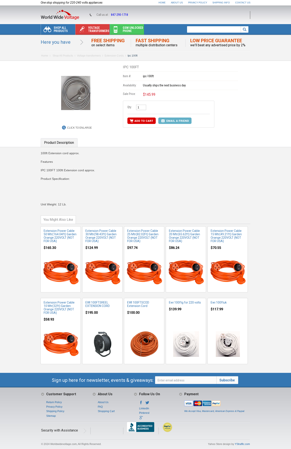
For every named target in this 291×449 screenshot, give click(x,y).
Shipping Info (221, 2)
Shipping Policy (55, 411)
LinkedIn (144, 408)
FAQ (100, 406)
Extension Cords (114, 55)
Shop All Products (61, 29)
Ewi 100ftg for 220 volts (185, 302)
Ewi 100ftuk (219, 302)
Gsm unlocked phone (133, 29)
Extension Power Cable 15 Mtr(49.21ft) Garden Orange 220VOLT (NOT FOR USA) (226, 236)
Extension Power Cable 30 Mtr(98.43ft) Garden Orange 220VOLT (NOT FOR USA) (101, 236)
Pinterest (144, 412)
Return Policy (54, 402)
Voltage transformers (98, 29)
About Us (177, 2)
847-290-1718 (119, 15)
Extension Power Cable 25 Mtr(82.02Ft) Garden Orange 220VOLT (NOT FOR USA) (142, 236)
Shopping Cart (106, 411)
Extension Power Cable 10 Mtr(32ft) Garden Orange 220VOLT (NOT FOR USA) (59, 307)
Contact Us (242, 2)
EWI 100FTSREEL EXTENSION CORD (97, 304)
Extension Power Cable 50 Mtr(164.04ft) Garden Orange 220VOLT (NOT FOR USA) (60, 236)
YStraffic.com (242, 444)
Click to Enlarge (79, 127)
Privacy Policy (197, 2)
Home (162, 2)
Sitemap (51, 415)
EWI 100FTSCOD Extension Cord (138, 304)
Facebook (141, 403)
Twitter (147, 403)
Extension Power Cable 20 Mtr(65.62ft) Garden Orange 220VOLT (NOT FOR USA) (184, 236)
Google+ (141, 419)
